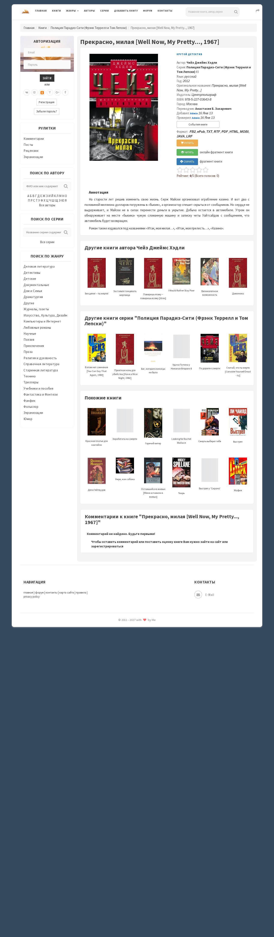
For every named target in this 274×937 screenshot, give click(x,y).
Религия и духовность (40, 358)
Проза (28, 352)
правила (81, 592)
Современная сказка (129, 645)
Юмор (28, 419)
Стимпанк (122, 664)
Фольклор (31, 407)
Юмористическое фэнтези (134, 779)
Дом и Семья (33, 291)
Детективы (32, 273)
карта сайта (66, 592)
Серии (104, 10)
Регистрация (46, 102)
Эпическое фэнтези (129, 741)
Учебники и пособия (38, 388)
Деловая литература (129, 21)
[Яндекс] (50, 92)
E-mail (209, 594)
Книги (56, 10)
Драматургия (33, 297)
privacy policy (32, 596)
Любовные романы (37, 327)
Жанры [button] (71, 10)
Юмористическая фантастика (137, 769)
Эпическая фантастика (132, 731)
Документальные (36, 285)
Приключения (34, 346)
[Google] (57, 92)
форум (39, 592)
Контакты (165, 10)
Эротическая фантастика (133, 750)
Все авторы (47, 205)
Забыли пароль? (46, 111)
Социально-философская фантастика (143, 654)
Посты (28, 145)
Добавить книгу (126, 10)
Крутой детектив (189, 54)
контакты (51, 592)
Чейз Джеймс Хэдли (201, 62)
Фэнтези (121, 712)
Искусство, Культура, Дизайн (45, 315)
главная (28, 592)
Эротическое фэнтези (131, 760)
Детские (30, 279)
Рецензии (31, 151)
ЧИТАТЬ (189, 152)
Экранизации (33, 157)
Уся (117, 702)
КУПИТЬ (189, 143)
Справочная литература (42, 364)
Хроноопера (123, 721)
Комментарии (34, 139)
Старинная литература (41, 370)
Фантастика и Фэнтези (41, 394)
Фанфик (29, 401)
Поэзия (29, 339)
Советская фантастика (132, 635)
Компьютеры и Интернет (42, 321)
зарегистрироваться (107, 546)
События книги (198, 124)
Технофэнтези (125, 683)
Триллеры (31, 382)
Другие (29, 303)
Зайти (47, 78)
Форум (147, 10)
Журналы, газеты (36, 309)
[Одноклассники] (42, 92)
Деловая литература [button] (81, 21)
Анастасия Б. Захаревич (213, 109)
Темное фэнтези (127, 673)
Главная (41, 10)
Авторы (89, 10)
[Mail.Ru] (34, 92)
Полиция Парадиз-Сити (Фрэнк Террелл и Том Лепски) (89, 28)
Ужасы (119, 692)
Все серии (47, 242)
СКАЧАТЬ (188, 161)
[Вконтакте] (27, 92)
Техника (30, 376)
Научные (30, 333)
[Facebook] (65, 92)
